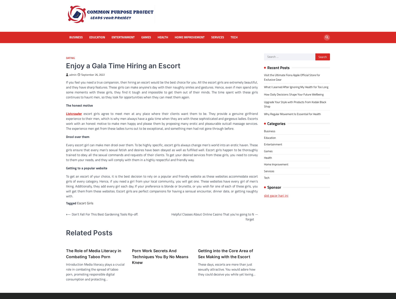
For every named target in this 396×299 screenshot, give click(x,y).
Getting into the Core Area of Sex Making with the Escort (225, 253)
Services (217, 37)
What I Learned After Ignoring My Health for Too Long (296, 87)
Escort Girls (85, 203)
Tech (234, 37)
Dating (70, 58)
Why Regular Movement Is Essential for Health (292, 114)
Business (76, 37)
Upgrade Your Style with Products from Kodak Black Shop (295, 104)
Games (146, 37)
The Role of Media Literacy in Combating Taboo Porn (93, 253)
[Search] (327, 37)
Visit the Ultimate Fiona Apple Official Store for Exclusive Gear (292, 77)
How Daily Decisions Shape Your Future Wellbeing (294, 94)
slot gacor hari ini (276, 195)
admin (73, 75)
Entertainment (123, 37)
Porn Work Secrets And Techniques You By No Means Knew (160, 256)
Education (97, 37)
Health (163, 37)
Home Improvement (190, 37)
